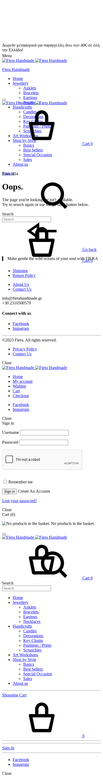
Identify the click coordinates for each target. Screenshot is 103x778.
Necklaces (31, 621)
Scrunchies (32, 650)
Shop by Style (24, 659)
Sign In (8, 748)
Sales (27, 159)
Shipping (20, 270)
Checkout (21, 395)
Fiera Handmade (16, 69)
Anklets (29, 88)
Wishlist (19, 386)
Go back (89, 249)
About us (20, 164)
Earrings (30, 97)
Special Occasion (37, 154)
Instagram (21, 328)
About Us (21, 284)
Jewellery (21, 83)
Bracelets (31, 93)
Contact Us (22, 289)
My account (22, 381)
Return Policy (24, 275)
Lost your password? (19, 500)
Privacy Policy (25, 349)
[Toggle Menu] (4, 99)
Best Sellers (33, 150)
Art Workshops (25, 655)
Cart (16, 391)
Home (18, 78)
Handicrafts (22, 626)
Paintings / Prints (37, 645)
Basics (28, 664)
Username (10, 432)
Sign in (9, 491)
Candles (30, 631)
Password (10, 442)
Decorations (33, 635)
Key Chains (33, 640)
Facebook (21, 323)
